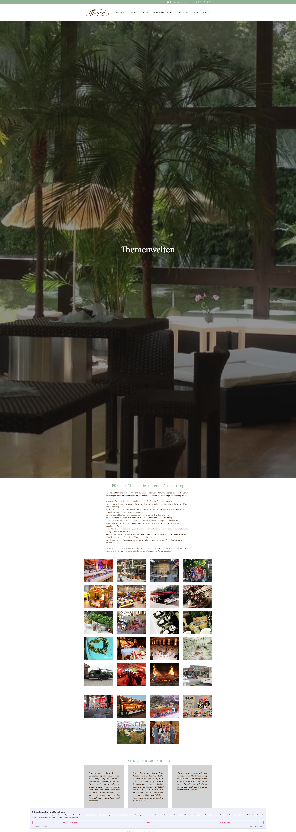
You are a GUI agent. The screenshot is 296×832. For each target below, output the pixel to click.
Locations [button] (144, 12)
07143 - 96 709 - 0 (204, 2)
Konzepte (131, 12)
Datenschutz (36, 826)
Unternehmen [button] (183, 12)
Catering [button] (119, 12)
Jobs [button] (196, 12)
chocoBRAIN (259, 826)
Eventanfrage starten (179, 2)
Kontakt (206, 12)
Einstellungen (225, 822)
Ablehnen (148, 822)
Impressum (44, 826)
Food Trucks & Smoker (163, 12)
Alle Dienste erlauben (71, 822)
